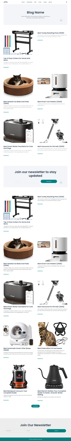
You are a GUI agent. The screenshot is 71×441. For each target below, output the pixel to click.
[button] (66, 2)
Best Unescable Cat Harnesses (50, 348)
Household (29, 2)
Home (23, 2)
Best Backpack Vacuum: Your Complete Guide (15, 392)
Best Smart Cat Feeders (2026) (50, 102)
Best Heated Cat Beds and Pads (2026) (16, 103)
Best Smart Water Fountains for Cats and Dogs (18, 147)
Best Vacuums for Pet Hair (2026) (51, 146)
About (50, 2)
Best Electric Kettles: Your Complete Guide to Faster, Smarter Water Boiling (52, 393)
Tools (39, 2)
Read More (6, 67)
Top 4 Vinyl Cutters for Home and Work (17, 59)
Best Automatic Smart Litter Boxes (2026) (17, 349)
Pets (35, 2)
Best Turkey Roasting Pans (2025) (51, 33)
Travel (45, 2)
